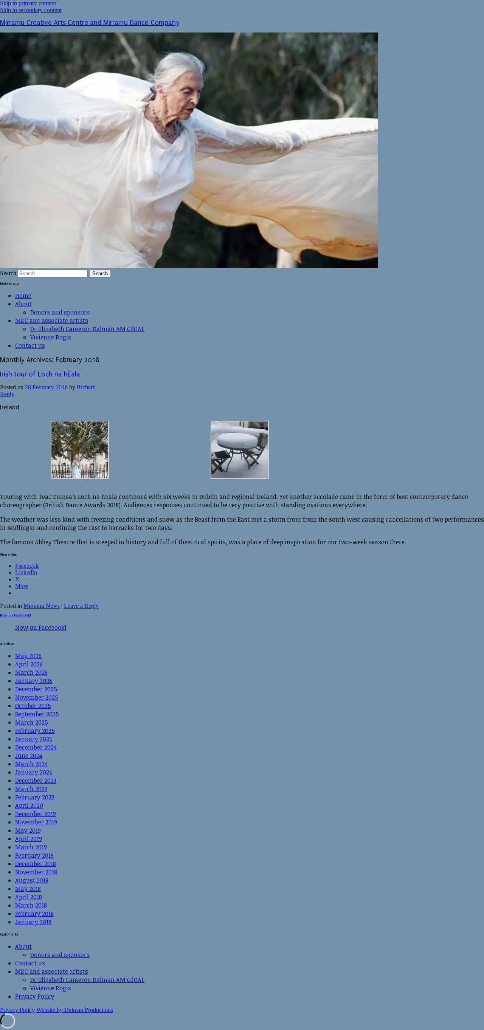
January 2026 (33, 681)
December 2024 (36, 747)
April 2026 (29, 664)
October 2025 (33, 706)
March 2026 (31, 672)
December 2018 (35, 864)
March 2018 (31, 905)
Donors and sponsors (60, 312)
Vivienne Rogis (50, 337)
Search (8, 273)
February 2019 (34, 855)
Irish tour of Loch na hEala (40, 374)
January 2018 (33, 922)
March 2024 (31, 764)
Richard (86, 387)
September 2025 (37, 714)
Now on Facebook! (15, 615)
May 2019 (28, 830)
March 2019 (31, 847)
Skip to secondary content (31, 10)
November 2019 (36, 822)
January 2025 (34, 739)
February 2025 (35, 730)
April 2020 (29, 805)
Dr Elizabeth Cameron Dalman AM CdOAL (87, 329)
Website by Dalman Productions (74, 1010)
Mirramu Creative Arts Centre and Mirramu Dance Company (89, 23)
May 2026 (28, 656)
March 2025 (31, 722)
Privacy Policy (34, 996)
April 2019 (28, 839)
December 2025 (36, 689)
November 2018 (36, 872)
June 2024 (28, 755)
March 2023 (31, 789)
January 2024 (33, 772)
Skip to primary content (28, 3)
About (23, 304)
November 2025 (36, 697)
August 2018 (31, 880)
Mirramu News (41, 606)
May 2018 (28, 888)
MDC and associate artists (51, 320)
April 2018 (28, 897)
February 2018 (34, 913)
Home (23, 295)
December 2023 (35, 780)
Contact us (30, 345)
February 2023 (34, 797)
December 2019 (35, 814)
